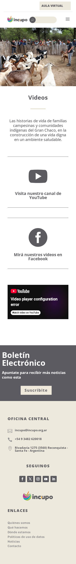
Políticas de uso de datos (26, 536)
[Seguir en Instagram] (38, 479)
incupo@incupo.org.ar (31, 430)
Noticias (14, 541)
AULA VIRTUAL (52, 6)
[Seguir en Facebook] (22, 479)
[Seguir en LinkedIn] (53, 479)
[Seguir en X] (30, 479)
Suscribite (36, 390)
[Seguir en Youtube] (46, 479)
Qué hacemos (18, 527)
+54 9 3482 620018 (28, 439)
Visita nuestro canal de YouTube (38, 195)
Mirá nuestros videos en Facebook (38, 256)
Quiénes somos (19, 522)
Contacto (14, 546)
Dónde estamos (19, 532)
